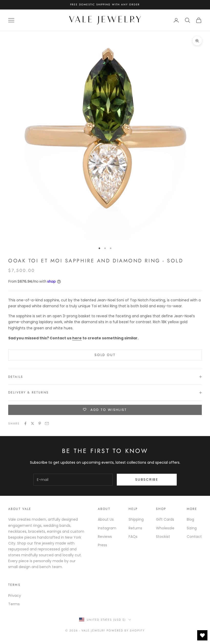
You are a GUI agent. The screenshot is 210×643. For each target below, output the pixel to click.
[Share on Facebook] (25, 423)
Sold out (105, 354)
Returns (135, 528)
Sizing (192, 528)
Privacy (14, 595)
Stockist (163, 536)
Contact (194, 536)
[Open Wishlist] (202, 635)
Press (102, 545)
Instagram (107, 528)
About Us (106, 519)
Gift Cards (165, 519)
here (77, 338)
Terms (14, 604)
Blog (190, 519)
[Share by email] (47, 423)
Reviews (105, 536)
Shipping (136, 519)
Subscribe (146, 479)
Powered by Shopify (126, 630)
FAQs (133, 536)
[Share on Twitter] (32, 423)
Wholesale (165, 528)
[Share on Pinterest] (40, 423)
